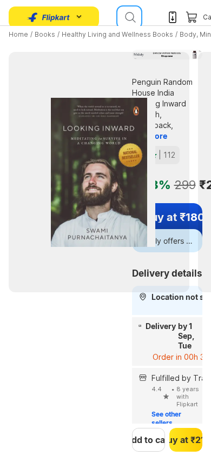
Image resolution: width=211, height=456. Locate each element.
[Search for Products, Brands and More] (129, 17)
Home (18, 34)
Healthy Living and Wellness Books (117, 34)
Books (45, 34)
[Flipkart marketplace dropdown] (48, 17)
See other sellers (167, 418)
